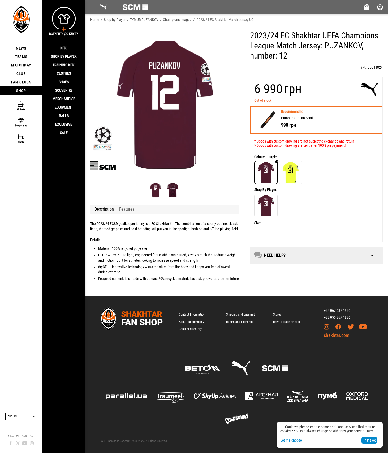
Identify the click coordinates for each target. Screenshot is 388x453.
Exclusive (63, 124)
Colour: (259, 157)
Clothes (64, 73)
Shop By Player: (265, 190)
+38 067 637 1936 (337, 310)
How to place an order (287, 322)
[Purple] (266, 172)
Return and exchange (239, 322)
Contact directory (190, 329)
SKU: (364, 67)
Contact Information (192, 314)
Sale (64, 133)
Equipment (64, 107)
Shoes (64, 82)
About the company (191, 322)
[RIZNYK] (266, 205)
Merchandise (64, 99)
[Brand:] (369, 89)
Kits (63, 48)
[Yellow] (290, 172)
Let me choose (291, 440)
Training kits (64, 65)
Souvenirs (63, 90)
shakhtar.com (337, 335)
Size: (257, 223)
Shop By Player (63, 56)
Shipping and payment (240, 314)
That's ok (369, 440)
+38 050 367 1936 (337, 317)
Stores (277, 314)
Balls (64, 116)
